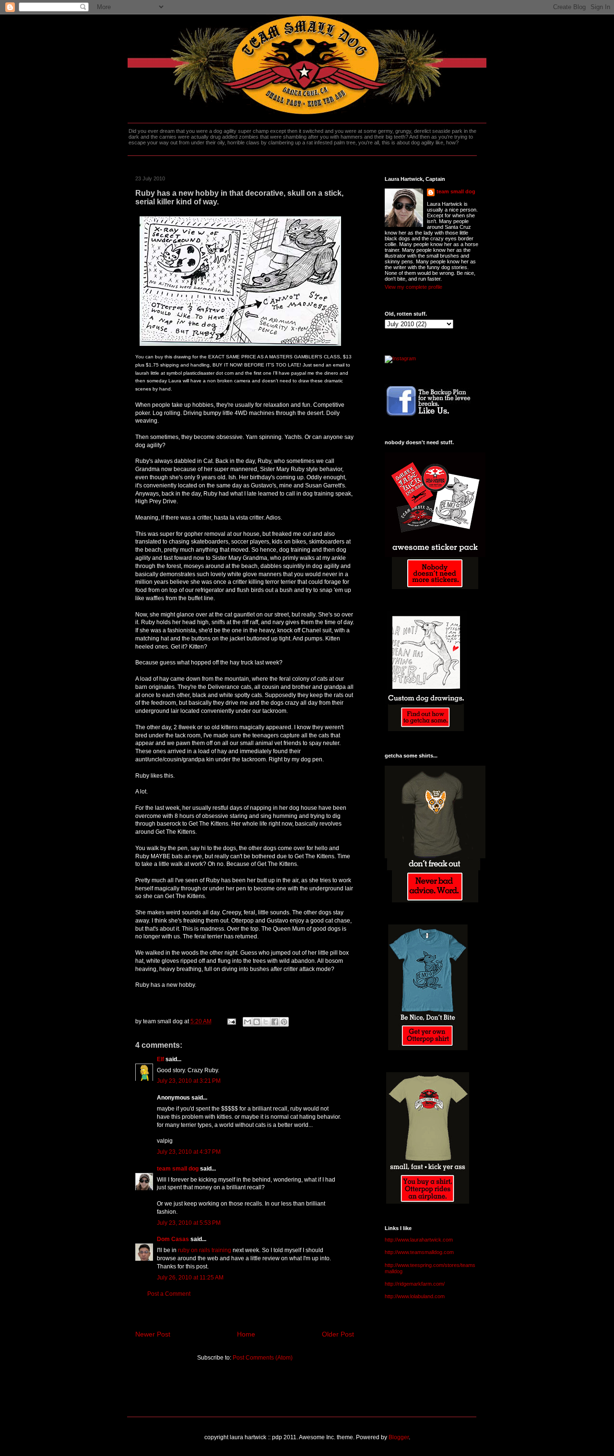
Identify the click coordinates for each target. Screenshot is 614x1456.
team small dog (178, 1168)
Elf (160, 1059)
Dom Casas (173, 1239)
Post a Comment (168, 1293)
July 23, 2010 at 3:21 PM (189, 1080)
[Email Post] (230, 1021)
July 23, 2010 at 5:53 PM (189, 1222)
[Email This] (247, 1022)
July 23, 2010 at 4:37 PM (189, 1151)
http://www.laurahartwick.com (419, 1240)
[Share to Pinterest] (284, 1022)
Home (246, 1334)
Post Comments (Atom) (263, 1357)
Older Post (338, 1334)
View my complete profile (413, 287)
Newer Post (152, 1334)
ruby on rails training (204, 1250)
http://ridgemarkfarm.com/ (415, 1284)
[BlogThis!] (256, 1022)
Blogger (399, 1437)
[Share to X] (266, 1022)
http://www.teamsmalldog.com (419, 1252)
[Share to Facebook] (275, 1022)
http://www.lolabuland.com (415, 1296)
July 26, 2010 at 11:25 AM (190, 1277)
